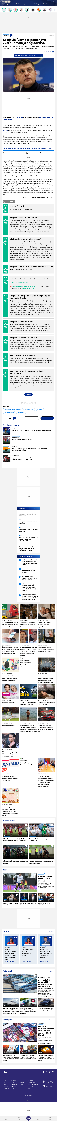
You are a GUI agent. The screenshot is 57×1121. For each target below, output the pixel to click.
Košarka (7, 947)
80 (20, 584)
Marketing (30, 1078)
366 (52, 846)
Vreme (22, 1084)
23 (25, 846)
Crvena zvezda (15, 437)
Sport (5, 1080)
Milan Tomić (48, 51)
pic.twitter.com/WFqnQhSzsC (26, 286)
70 (20, 594)
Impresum (30, 1080)
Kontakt (30, 1091)
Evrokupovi (6, 35)
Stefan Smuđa (44, 961)
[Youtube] (53, 1072)
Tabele (55, 4)
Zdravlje (6, 1086)
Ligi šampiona (18, 117)
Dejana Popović (9, 961)
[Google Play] (48, 1081)
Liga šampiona (10, 4)
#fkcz (15, 286)
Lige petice (41, 873)
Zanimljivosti (25, 1005)
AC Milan (39, 409)
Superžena (13, 1080)
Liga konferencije (28, 4)
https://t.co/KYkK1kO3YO (20, 283)
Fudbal (40, 900)
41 (8, 437)
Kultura (13, 1078)
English (22, 1082)
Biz (4, 1082)
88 (9, 428)
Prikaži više (28, 394)
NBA (5, 900)
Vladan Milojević (9, 412)
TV (21, 1080)
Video (49, 4)
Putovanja (6, 1088)
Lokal (12, 1088)
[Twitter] (46, 1072)
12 (34, 1046)
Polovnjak (41, 975)
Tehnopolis (14, 1084)
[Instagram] (49, 1072)
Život (5, 1084)
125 (20, 569)
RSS (29, 1088)
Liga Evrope (19, 4)
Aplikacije (30, 1086)
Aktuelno (6, 1005)
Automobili (13, 1086)
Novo (3, 4)
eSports (13, 1082)
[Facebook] (43, 1072)
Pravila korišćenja (32, 1082)
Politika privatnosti (33, 1084)
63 (9, 446)
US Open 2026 (15, 428)
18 (52, 825)
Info (5, 1078)
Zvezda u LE (43, 4)
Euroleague (24, 900)
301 (26, 825)
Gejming (41, 1023)
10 (32, 937)
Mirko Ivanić (21, 412)
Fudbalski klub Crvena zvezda (13, 409)
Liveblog (36, 4)
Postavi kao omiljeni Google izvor (25, 55)
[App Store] (48, 1086)
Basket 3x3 (14, 446)
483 (20, 560)
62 (50, 937)
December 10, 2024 (28, 288)
